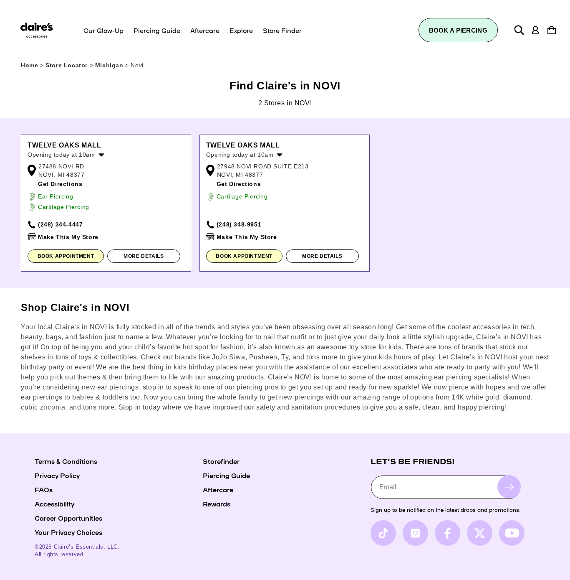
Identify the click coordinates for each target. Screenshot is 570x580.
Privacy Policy (57, 475)
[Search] (519, 30)
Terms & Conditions (66, 461)
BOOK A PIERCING (458, 30)
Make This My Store (68, 237)
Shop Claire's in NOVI (75, 307)
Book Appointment (66, 256)
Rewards (216, 503)
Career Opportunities (68, 517)
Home (29, 65)
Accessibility (54, 503)
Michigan (110, 65)
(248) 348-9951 (239, 224)
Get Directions (60, 184)
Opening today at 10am (61, 154)
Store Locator (67, 65)
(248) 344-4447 (60, 224)
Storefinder (221, 461)
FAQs (44, 489)
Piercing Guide (226, 475)
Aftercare (218, 489)
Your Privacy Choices (68, 532)
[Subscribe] (509, 487)
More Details (144, 256)
